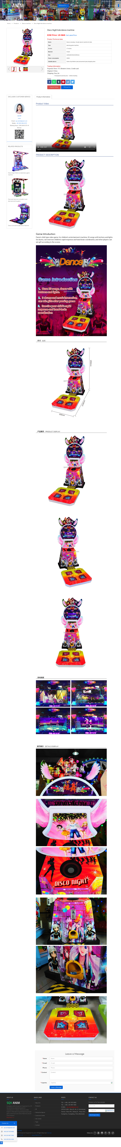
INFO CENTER (112, 5)
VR (71, 5)
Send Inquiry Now (94, 1115)
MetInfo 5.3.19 (18, 1135)
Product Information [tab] (43, 97)
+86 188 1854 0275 (21, 123)
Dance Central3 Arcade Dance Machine (18, 225)
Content (44, 1072)
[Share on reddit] (68, 82)
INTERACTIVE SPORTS (81, 5)
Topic (36, 1122)
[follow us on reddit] (112, 1133)
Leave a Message (56, 1087)
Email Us (67, 87)
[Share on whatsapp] (54, 82)
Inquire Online (54, 87)
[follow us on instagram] (105, 1133)
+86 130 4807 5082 (9, 1135)
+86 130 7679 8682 (9, 1131)
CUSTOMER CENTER (97, 5)
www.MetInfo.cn (37, 1135)
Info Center (38, 1118)
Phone (45, 1068)
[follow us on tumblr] (109, 1133)
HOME (43, 5)
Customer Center (40, 1115)
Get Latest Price (71, 35)
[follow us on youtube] (98, 1133)
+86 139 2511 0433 (9, 1139)
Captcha (43, 1082)
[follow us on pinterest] (102, 1133)
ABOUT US (51, 5)
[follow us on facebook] (94, 1133)
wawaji (19, 1130)
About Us (37, 1103)
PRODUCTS (62, 5)
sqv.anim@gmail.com (107, 1)
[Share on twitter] (72, 82)
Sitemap (49, 1133)
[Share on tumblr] (59, 82)
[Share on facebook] (49, 82)
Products (37, 1106)
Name (44, 1058)
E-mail (44, 1063)
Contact (37, 1125)
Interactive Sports (40, 1112)
